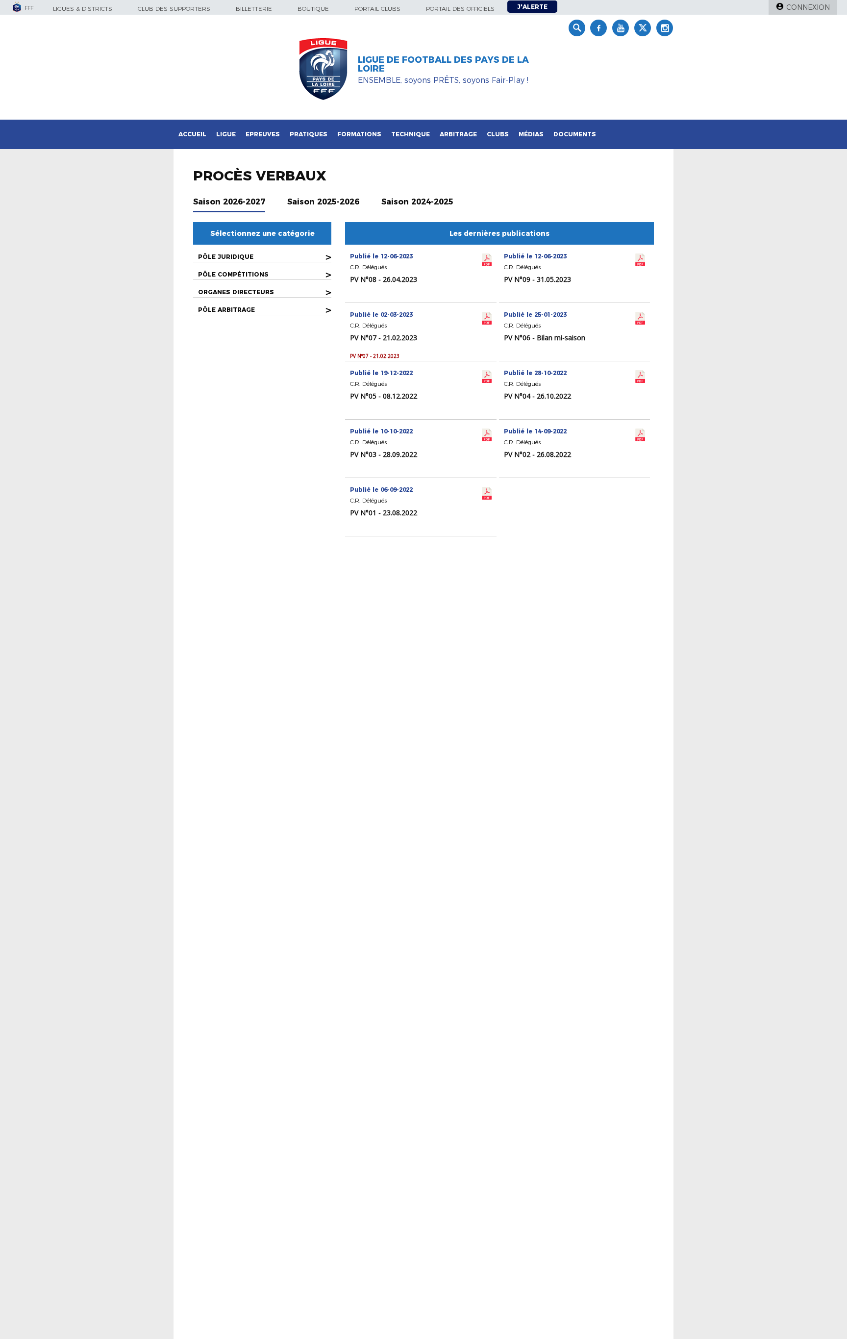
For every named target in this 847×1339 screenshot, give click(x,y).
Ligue (226, 134)
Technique (410, 134)
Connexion (808, 7)
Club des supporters (174, 8)
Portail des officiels (460, 8)
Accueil (192, 134)
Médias (531, 134)
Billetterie (254, 8)
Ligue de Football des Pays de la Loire (443, 64)
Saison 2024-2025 (417, 201)
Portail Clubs (377, 8)
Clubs (498, 134)
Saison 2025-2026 (323, 201)
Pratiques (308, 134)
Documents (574, 134)
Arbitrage (458, 134)
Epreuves (263, 134)
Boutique (313, 8)
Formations (359, 134)
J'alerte (532, 6)
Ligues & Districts (82, 8)
